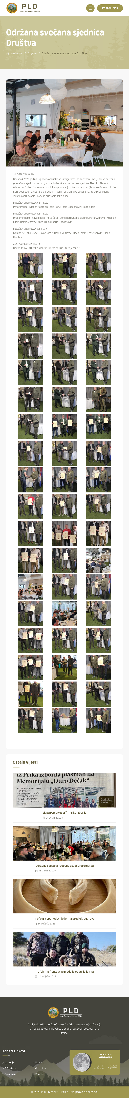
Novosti (39, 1063)
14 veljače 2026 (46, 924)
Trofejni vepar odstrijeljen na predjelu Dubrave (65, 918)
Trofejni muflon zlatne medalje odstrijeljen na (64, 971)
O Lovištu (40, 1068)
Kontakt (39, 1074)
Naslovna (16, 53)
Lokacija (9, 1063)
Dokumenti (11, 1074)
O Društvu (10, 1068)
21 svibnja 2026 (54, 818)
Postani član (110, 8)
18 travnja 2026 (47, 871)
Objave (32, 53)
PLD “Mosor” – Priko (54, 1092)
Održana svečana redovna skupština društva (64, 866)
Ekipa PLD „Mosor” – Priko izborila (65, 813)
